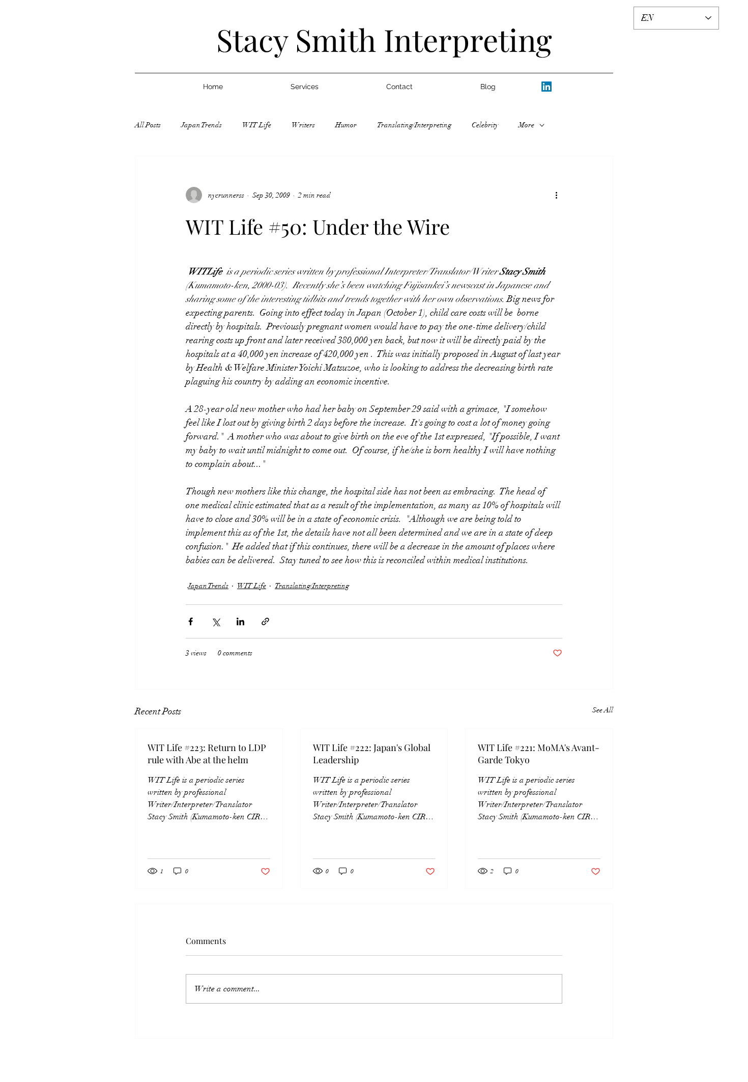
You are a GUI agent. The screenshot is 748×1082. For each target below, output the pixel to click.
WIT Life (256, 125)
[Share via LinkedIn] (240, 621)
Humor (346, 125)
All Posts (148, 125)
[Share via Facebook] (190, 621)
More (526, 125)
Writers (303, 125)
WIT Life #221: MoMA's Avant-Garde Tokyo (538, 753)
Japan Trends (201, 125)
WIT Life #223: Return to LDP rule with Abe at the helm (207, 753)
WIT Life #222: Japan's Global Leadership (371, 753)
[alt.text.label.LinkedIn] (546, 86)
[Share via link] (265, 621)
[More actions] (556, 195)
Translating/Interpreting (414, 125)
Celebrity (485, 125)
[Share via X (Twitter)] (215, 621)
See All (602, 710)
